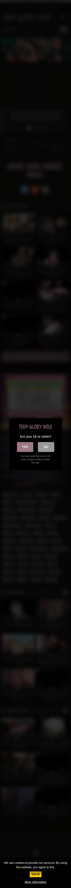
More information (35, 882)
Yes (25, 446)
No (46, 446)
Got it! (35, 874)
